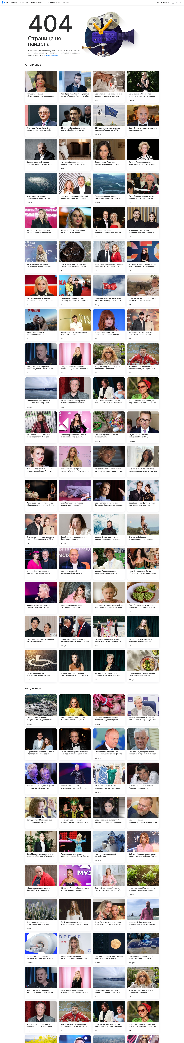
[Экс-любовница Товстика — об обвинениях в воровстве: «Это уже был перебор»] (41, 496)
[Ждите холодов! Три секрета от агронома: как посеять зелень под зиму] (143, 1017)
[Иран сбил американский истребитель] (109, 983)
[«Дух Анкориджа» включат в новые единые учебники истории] (75, 632)
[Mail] (3, 2)
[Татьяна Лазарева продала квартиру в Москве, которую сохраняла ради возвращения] (143, 155)
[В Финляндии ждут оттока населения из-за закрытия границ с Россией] (109, 768)
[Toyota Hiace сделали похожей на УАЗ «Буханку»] (75, 802)
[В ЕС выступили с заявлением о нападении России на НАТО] (109, 121)
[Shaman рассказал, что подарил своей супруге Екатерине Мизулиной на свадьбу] (41, 915)
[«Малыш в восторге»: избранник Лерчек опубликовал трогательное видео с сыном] (41, 632)
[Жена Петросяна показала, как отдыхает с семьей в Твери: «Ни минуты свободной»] (143, 393)
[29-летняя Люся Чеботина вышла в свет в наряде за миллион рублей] (75, 1017)
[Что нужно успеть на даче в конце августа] (109, 427)
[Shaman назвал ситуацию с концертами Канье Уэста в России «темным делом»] (41, 598)
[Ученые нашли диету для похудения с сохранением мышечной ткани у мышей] (143, 802)
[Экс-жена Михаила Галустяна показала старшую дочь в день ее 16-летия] (143, 462)
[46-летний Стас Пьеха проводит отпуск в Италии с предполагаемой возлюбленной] (75, 325)
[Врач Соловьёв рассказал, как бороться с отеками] (75, 530)
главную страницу (51, 55)
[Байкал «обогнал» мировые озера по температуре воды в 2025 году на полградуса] (41, 393)
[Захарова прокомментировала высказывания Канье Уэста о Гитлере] (41, 462)
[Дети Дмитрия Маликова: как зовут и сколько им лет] (41, 949)
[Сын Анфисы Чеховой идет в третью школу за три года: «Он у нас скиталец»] (109, 1017)
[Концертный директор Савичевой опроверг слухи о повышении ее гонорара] (109, 325)
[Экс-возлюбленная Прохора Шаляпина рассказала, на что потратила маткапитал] (75, 847)
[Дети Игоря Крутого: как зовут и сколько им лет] (143, 121)
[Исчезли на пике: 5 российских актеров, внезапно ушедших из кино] (109, 462)
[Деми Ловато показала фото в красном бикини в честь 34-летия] (75, 734)
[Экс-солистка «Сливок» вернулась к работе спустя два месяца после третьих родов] (143, 700)
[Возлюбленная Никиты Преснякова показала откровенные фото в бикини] (41, 325)
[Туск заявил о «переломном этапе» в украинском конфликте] (109, 881)
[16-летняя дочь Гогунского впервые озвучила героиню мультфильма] (143, 632)
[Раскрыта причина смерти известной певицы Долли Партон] (75, 983)
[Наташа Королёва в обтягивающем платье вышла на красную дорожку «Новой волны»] (41, 87)
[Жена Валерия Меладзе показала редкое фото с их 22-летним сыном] (109, 257)
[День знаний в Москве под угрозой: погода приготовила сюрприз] (143, 87)
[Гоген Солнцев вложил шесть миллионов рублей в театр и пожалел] (143, 189)
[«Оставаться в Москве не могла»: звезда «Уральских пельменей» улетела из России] (143, 257)
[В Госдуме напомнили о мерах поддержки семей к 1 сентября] (109, 632)
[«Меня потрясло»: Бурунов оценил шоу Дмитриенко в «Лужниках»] (75, 564)
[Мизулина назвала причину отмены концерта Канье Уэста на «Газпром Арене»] (75, 359)
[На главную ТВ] (6, 2)
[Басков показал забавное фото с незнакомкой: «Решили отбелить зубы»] (41, 700)
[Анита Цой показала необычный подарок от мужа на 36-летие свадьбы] (75, 189)
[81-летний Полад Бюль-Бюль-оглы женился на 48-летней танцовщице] (41, 121)
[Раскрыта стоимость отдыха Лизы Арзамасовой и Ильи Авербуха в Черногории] (143, 325)
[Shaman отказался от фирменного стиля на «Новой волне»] (75, 915)
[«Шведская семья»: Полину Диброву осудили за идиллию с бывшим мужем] (75, 291)
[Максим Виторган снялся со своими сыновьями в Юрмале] (109, 530)
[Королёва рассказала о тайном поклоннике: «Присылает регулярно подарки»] (75, 427)
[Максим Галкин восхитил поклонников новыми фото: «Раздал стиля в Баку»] (109, 564)
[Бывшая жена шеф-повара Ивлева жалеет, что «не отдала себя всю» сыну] (41, 155)
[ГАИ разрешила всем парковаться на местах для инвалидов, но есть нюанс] (41, 666)
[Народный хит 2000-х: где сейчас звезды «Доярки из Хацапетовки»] (109, 598)
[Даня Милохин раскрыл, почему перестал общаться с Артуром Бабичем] (41, 983)
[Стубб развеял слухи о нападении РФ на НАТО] (143, 427)
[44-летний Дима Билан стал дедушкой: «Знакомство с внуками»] (75, 121)
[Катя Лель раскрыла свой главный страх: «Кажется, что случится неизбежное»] (109, 666)
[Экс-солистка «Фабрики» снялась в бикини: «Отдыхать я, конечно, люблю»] (75, 462)
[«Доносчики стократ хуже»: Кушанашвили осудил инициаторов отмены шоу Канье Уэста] (143, 915)
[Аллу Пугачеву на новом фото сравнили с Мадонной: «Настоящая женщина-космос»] (109, 359)
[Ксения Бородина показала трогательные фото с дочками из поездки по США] (75, 666)
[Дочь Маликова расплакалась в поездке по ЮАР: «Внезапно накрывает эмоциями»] (143, 291)
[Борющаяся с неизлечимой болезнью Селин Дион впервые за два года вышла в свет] (109, 496)
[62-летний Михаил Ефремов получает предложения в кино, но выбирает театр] (75, 393)
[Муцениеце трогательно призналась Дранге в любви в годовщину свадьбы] (143, 223)
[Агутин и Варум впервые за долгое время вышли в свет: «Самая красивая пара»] (41, 564)
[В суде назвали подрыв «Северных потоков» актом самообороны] (41, 189)
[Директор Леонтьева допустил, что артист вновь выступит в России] (41, 802)
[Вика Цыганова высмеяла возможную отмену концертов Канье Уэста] (41, 257)
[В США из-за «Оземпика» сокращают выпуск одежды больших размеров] (109, 915)
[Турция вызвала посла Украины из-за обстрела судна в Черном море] (109, 291)
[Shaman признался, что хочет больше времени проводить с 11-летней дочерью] (143, 847)
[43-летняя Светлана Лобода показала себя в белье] (75, 223)
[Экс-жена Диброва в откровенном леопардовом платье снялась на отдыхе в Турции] (143, 530)
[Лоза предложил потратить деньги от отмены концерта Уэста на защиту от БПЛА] (109, 700)
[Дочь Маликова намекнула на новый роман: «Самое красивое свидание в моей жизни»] (109, 393)
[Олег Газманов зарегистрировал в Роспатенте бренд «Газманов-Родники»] (75, 700)
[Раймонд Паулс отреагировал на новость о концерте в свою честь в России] (143, 881)
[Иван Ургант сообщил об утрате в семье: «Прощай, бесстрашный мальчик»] (75, 87)
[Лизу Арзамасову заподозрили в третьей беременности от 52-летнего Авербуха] (41, 530)
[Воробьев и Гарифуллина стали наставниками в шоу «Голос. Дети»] (143, 496)
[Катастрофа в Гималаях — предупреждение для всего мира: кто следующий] (41, 847)
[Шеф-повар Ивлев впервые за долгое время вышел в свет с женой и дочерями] (109, 802)
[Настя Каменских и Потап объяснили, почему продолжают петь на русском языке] (143, 564)
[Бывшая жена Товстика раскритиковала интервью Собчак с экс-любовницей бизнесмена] (109, 155)
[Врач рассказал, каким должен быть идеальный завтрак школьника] (143, 666)
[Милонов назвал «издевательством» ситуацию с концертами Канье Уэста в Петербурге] (143, 949)
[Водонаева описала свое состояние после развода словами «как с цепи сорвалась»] (75, 598)
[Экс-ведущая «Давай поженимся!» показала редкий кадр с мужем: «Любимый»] (109, 223)
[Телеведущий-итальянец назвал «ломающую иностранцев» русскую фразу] (109, 734)
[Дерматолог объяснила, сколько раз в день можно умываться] (109, 87)
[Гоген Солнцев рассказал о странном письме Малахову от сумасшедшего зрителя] (75, 949)
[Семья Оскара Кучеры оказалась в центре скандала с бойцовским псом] (75, 881)
